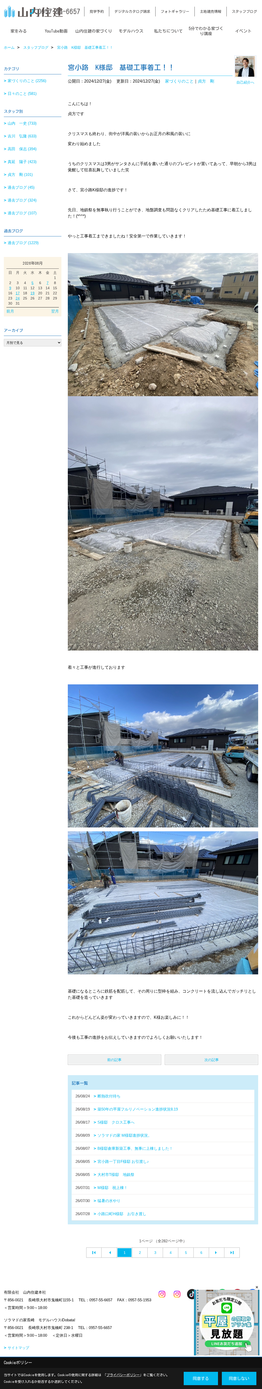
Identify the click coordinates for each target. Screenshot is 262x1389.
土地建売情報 (210, 11)
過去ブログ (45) (21, 187)
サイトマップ (18, 1348)
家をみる (18, 31)
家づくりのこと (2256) (27, 80)
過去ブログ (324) (22, 200)
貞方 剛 (206, 81)
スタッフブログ (244, 11)
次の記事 (211, 1060)
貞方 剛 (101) (20, 174)
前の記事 (114, 1060)
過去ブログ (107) (22, 213)
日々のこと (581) (22, 93)
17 (18, 293)
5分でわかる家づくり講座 (206, 31)
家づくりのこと (179, 81)
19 (32, 293)
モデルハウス (131, 31)
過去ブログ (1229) (23, 243)
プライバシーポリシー (123, 1375)
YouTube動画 (56, 31)
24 (18, 298)
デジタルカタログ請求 (132, 11)
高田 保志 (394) (22, 149)
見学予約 (97, 11)
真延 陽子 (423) (22, 161)
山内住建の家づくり (93, 31)
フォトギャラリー (175, 11)
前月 (10, 311)
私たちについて (168, 31)
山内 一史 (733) (22, 123)
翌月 (55, 311)
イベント (243, 31)
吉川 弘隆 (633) (22, 136)
